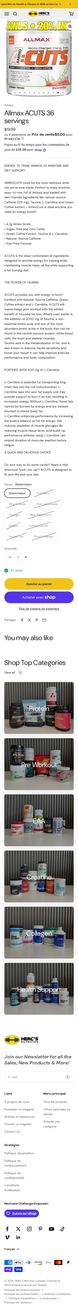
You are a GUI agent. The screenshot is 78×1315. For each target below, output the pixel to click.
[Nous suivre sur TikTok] (62, 1229)
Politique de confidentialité (14, 1175)
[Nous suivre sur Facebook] (7, 1229)
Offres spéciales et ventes (56, 1111)
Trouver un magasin (18, 1124)
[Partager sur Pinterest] (37, 620)
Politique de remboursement (15, 1163)
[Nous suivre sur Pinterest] (40, 1229)
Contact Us (12, 1132)
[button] (39, 136)
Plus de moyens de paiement (39, 609)
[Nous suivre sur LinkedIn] (18, 1237)
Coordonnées (48, 1298)
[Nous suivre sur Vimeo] (7, 1237)
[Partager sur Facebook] (22, 620)
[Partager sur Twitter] (29, 620)
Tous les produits (55, 1102)
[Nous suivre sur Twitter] (18, 1229)
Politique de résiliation (18, 1302)
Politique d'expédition (19, 1153)
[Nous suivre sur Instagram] (29, 1229)
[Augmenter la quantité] (26, 557)
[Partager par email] (44, 620)
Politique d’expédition (22, 1298)
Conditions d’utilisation (56, 1294)
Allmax (8, 105)
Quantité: (10, 548)
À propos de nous (16, 1102)
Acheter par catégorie (51, 1123)
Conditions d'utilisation (12, 1187)
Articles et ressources (19, 1117)
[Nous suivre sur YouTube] (51, 1229)
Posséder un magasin (19, 1109)
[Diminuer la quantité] (10, 557)
